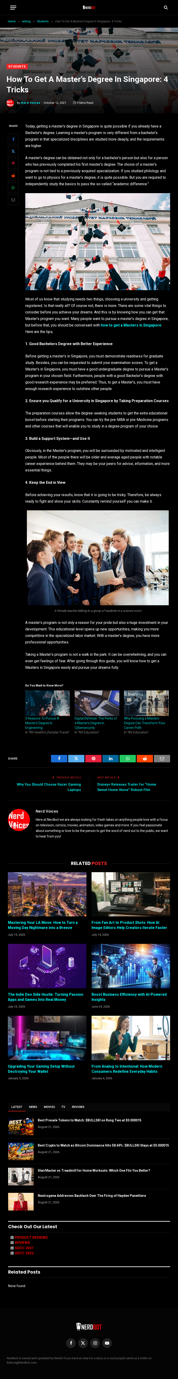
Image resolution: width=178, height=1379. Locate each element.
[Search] (165, 7)
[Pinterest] (13, 163)
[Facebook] (13, 139)
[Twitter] (13, 151)
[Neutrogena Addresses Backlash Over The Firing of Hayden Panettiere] (21, 1202)
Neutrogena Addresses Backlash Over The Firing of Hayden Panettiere (92, 1195)
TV (63, 1107)
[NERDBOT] (89, 7)
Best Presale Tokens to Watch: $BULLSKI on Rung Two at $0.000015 (89, 1120)
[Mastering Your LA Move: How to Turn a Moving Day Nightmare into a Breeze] (47, 894)
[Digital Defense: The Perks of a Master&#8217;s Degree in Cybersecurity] (97, 703)
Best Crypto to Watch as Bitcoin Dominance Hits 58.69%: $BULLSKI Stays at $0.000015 (103, 1145)
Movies (49, 1107)
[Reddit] (13, 175)
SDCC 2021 (24, 1248)
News (33, 1107)
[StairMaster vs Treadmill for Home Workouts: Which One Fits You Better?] (21, 1176)
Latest (16, 1107)
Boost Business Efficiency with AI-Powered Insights (129, 997)
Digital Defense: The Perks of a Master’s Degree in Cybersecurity (96, 723)
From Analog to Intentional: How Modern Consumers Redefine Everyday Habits (127, 1069)
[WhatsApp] (13, 187)
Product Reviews (31, 1237)
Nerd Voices (30, 102)
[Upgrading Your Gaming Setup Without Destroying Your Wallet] (47, 1038)
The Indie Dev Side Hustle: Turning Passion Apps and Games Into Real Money (45, 997)
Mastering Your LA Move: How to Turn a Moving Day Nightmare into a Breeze (43, 925)
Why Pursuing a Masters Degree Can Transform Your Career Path (144, 723)
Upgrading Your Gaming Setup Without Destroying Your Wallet (41, 1069)
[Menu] (13, 7)
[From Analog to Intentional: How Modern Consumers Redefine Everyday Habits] (131, 1038)
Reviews (78, 1107)
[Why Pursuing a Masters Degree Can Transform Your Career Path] (146, 703)
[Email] (13, 199)
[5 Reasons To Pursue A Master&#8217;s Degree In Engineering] (47, 703)
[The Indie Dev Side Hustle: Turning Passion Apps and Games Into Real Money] (47, 966)
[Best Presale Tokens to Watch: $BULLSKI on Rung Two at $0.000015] (21, 1126)
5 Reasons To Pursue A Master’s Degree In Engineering (42, 723)
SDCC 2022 (24, 1253)
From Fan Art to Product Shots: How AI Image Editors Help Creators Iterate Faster (129, 925)
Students (17, 66)
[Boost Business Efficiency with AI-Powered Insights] (131, 966)
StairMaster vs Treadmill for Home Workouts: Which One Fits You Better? (94, 1170)
